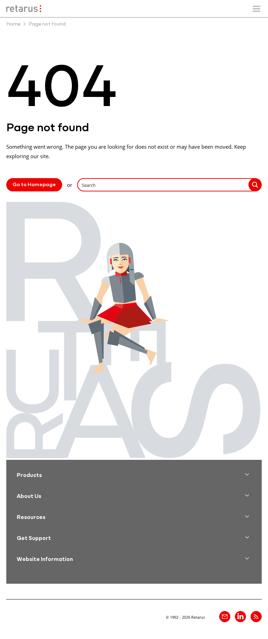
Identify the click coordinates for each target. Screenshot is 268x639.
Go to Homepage (34, 185)
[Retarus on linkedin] (240, 616)
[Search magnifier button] (255, 184)
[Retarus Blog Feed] (256, 616)
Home (13, 24)
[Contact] (224, 616)
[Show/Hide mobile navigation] (256, 8)
